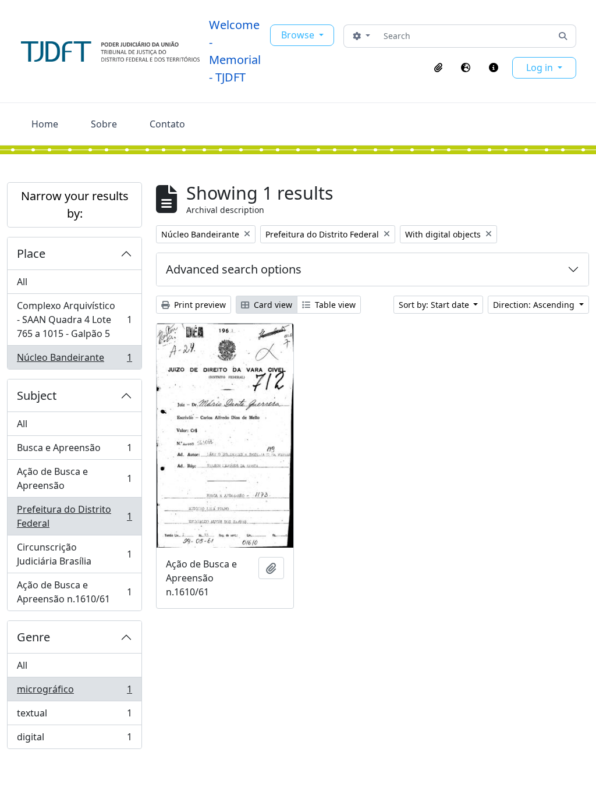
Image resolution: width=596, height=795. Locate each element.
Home (44, 124)
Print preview (199, 304)
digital (74, 739)
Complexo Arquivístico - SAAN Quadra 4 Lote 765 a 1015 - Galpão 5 (74, 319)
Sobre (104, 124)
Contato (167, 124)
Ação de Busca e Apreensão (74, 478)
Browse (299, 35)
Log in (540, 67)
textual (74, 716)
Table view (334, 304)
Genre (33, 637)
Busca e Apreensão (74, 450)
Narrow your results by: (75, 204)
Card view (271, 304)
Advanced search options (233, 269)
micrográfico (74, 692)
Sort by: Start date (435, 304)
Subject (36, 395)
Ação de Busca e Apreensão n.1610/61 (74, 591)
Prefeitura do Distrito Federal (74, 516)
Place (31, 253)
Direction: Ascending (535, 304)
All (22, 281)
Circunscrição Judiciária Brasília (74, 554)
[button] (438, 67)
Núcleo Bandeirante (74, 360)
